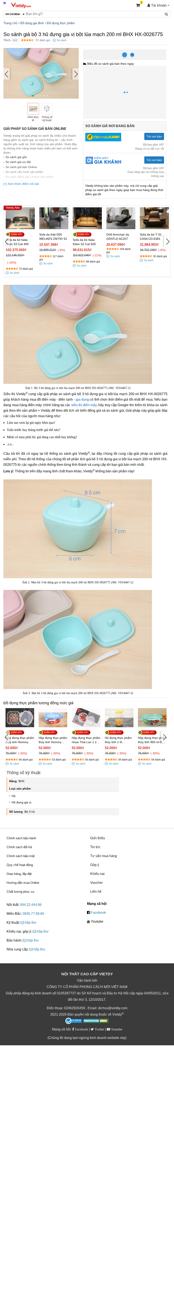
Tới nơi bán (154, 136)
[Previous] (6, 74)
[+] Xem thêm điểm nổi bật (21, 183)
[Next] (75, 74)
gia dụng (82, 399)
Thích (6, 40)
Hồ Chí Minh (101, 51)
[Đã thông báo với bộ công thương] (73, 1021)
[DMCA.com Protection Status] (96, 1021)
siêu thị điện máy (84, 405)
